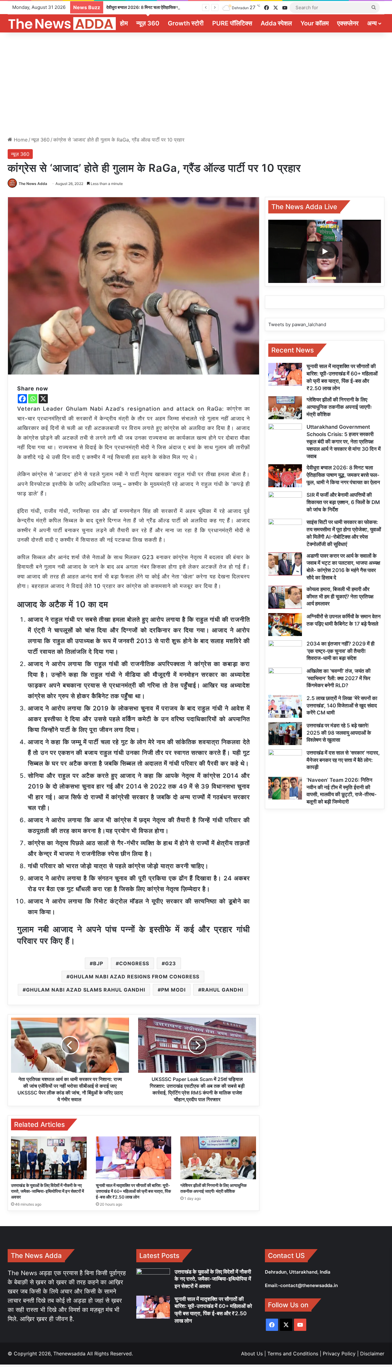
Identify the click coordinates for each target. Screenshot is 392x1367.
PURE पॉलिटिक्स (232, 23)
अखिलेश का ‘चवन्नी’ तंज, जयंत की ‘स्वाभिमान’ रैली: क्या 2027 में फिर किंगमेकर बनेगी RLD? (339, 678)
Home (20, 140)
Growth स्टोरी (186, 23)
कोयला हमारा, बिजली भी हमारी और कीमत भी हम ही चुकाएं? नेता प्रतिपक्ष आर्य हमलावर (340, 596)
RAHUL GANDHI (222, 990)
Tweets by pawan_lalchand (297, 324)
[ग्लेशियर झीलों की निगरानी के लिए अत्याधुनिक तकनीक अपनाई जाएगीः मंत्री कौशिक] (218, 1157)
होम (124, 23)
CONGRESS (134, 963)
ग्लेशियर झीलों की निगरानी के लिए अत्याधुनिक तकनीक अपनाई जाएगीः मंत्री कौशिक (339, 407)
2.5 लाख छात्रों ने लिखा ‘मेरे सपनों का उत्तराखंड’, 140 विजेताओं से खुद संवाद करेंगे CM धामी (342, 705)
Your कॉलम (314, 23)
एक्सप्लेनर (348, 23)
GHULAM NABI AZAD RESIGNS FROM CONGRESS (134, 976)
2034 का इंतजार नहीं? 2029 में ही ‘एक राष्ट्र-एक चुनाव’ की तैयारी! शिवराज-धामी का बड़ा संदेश (341, 651)
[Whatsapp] (32, 398)
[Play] (324, 251)
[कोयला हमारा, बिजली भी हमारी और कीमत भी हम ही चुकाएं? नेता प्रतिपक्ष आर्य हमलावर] (285, 597)
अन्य (372, 23)
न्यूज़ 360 (147, 23)
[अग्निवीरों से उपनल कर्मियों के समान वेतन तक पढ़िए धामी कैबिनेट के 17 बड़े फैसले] (285, 624)
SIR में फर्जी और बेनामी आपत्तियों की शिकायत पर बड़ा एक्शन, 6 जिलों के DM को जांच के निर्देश (343, 502)
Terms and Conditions (292, 1353)
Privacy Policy (339, 1353)
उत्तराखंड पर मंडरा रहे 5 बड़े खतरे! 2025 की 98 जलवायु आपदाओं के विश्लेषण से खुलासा (339, 732)
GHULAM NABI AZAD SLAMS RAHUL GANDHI (85, 990)
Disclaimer (372, 1353)
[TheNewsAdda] (62, 23)
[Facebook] (22, 398)
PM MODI (173, 990)
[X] (43, 398)
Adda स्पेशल (276, 23)
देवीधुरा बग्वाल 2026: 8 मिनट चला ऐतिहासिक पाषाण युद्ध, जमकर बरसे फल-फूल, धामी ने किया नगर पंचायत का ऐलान (192, 7)
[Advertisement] (196, 84)
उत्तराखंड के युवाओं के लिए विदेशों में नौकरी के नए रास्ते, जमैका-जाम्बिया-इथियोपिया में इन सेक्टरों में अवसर (47, 1191)
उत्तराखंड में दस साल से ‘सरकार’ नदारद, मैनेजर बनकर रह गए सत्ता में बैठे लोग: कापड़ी (343, 760)
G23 (170, 963)
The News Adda (33, 183)
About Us (252, 1353)
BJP (98, 963)
